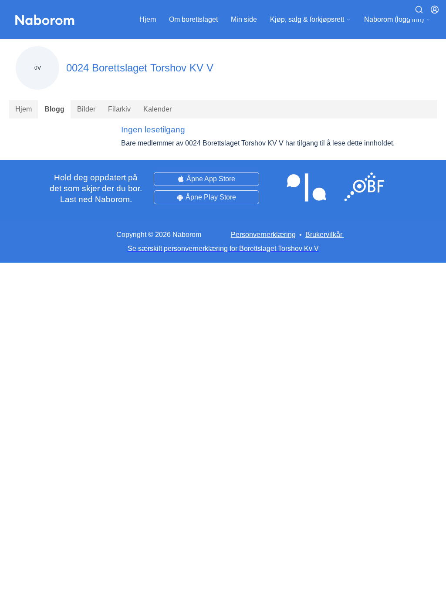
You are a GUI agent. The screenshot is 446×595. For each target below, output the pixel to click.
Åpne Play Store (211, 197)
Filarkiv (119, 109)
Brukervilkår (323, 234)
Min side (244, 19)
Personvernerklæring (263, 234)
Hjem (147, 19)
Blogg (54, 109)
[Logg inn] (435, 9)
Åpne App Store (210, 179)
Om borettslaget (193, 19)
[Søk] (419, 9)
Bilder (86, 109)
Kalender (157, 109)
